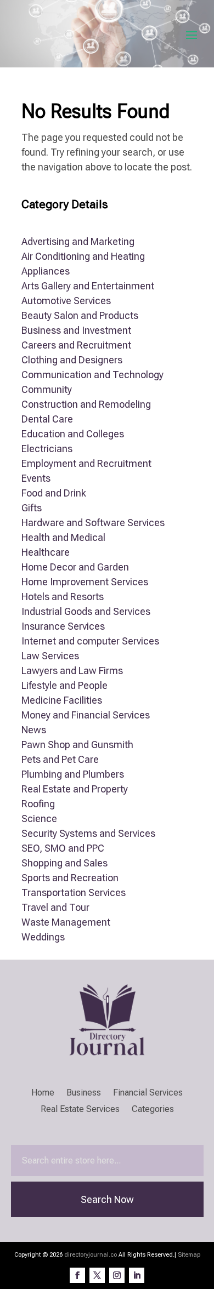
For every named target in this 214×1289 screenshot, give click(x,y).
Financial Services (148, 1093)
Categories (153, 1109)
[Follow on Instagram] (117, 1275)
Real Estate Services (80, 1109)
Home (42, 1093)
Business (83, 1093)
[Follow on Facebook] (77, 1275)
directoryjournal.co (90, 1254)
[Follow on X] (97, 1275)
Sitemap (189, 1254)
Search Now (107, 1199)
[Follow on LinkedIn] (136, 1275)
